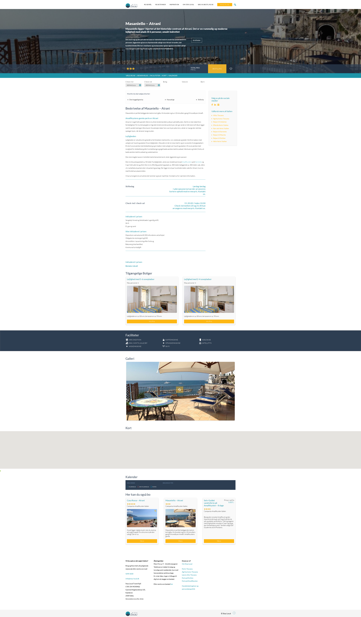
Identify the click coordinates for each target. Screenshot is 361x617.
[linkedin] (215, 104)
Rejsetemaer (160, 4)
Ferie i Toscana (187, 569)
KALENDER (173, 76)
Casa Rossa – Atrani (136, 500)
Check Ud (148, 82)
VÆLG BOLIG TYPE (168, 483)
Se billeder (197, 40)
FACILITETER (155, 76)
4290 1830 (129, 574)
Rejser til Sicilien (219, 138)
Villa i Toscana (218, 115)
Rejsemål (148, 4)
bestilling (217, 69)
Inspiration (174, 4)
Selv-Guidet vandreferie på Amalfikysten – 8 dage (214, 503)
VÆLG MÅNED (131, 483)
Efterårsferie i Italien (220, 125)
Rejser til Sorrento (220, 132)
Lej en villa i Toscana (189, 575)
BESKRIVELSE (142, 76)
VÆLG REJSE (130, 76)
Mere (142, 541)
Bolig (165, 82)
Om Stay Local (188, 4)
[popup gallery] (152, 299)
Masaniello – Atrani (174, 500)
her (172, 584)
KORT (164, 76)
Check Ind (129, 82)
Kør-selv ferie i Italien (221, 128)
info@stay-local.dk (132, 579)
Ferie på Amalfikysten (190, 581)
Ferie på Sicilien (187, 578)
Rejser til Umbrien (220, 122)
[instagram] (218, 104)
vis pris (152, 321)
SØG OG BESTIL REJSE (205, 4)
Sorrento (198, 162)
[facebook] (212, 104)
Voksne (185, 82)
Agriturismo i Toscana (221, 119)
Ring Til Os (224, 5)
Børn (203, 82)
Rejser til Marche (219, 135)
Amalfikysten (186, 162)
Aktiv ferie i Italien (220, 141)
